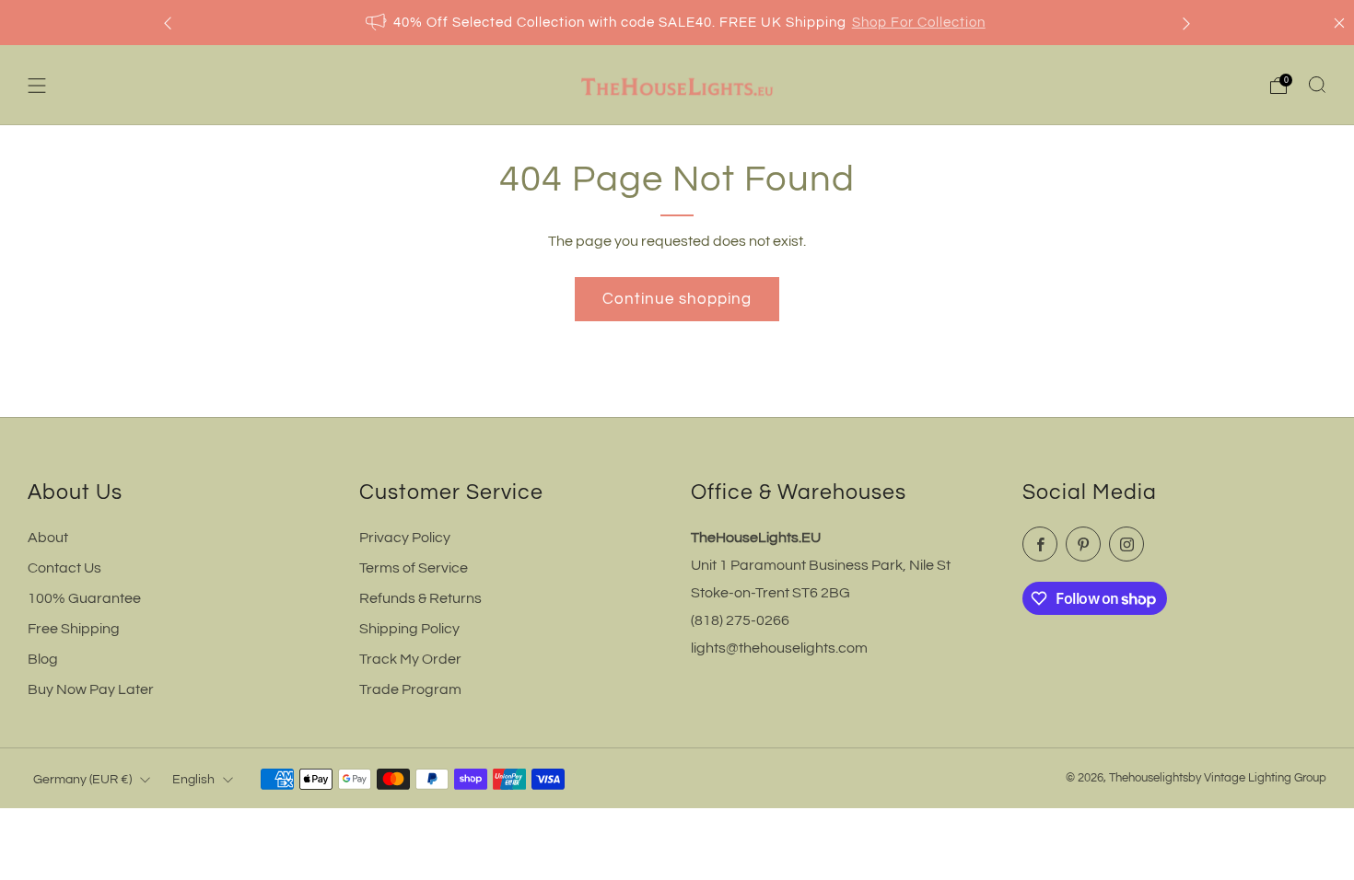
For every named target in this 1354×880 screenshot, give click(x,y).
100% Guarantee (84, 598)
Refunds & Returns (420, 598)
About (48, 537)
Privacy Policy (404, 537)
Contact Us (64, 568)
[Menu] (37, 85)
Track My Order (410, 659)
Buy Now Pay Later (91, 689)
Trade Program (410, 689)
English (193, 779)
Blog (43, 659)
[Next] (1186, 22)
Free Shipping (74, 628)
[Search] (1317, 84)
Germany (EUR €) (82, 779)
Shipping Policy (409, 628)
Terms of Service (413, 568)
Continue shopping (677, 299)
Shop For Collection (919, 22)
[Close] (1339, 23)
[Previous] (168, 22)
